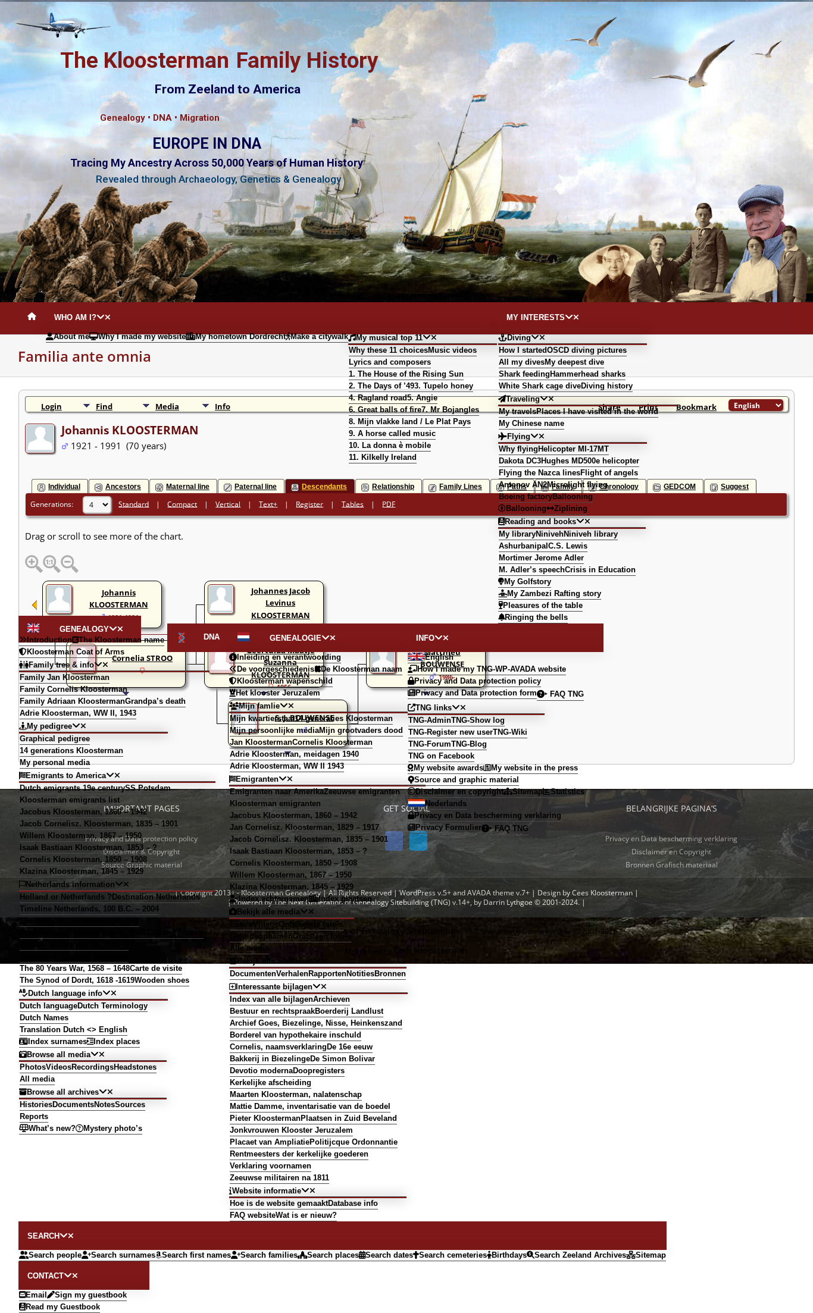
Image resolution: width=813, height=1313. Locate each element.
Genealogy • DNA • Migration (160, 117)
